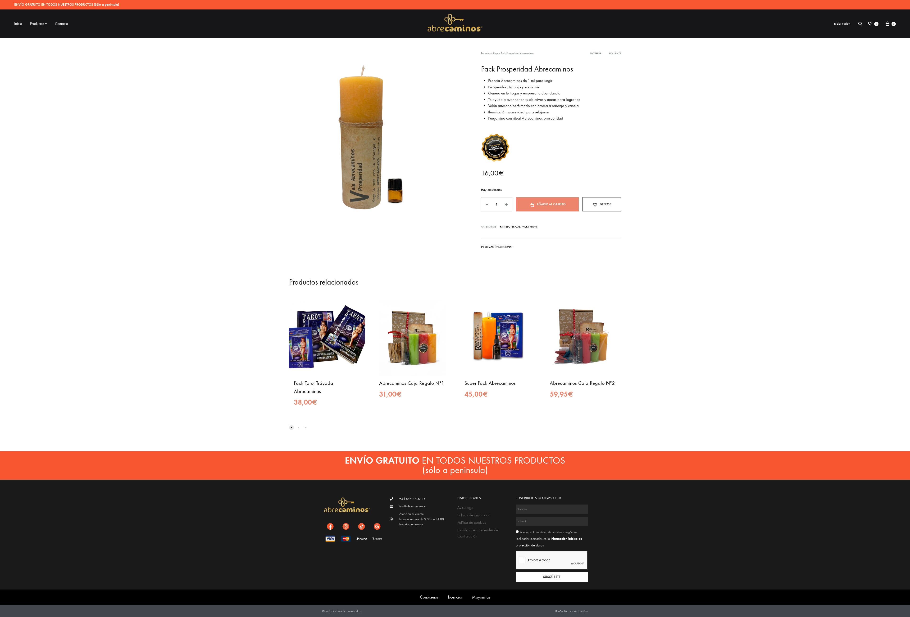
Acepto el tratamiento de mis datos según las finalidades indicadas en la (549, 538)
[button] (291, 427)
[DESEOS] (358, 307)
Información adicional (496, 247)
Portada (485, 53)
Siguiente (615, 53)
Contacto (61, 23)
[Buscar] (860, 23)
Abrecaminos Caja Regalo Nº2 (582, 383)
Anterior (595, 53)
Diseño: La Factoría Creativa (571, 611)
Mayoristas (481, 597)
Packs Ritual (529, 226)
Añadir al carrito (551, 204)
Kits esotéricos (510, 226)
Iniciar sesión (841, 24)
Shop (495, 53)
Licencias (455, 597)
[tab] (496, 248)
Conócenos (429, 597)
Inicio (18, 23)
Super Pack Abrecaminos (490, 383)
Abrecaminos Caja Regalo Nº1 (411, 383)
